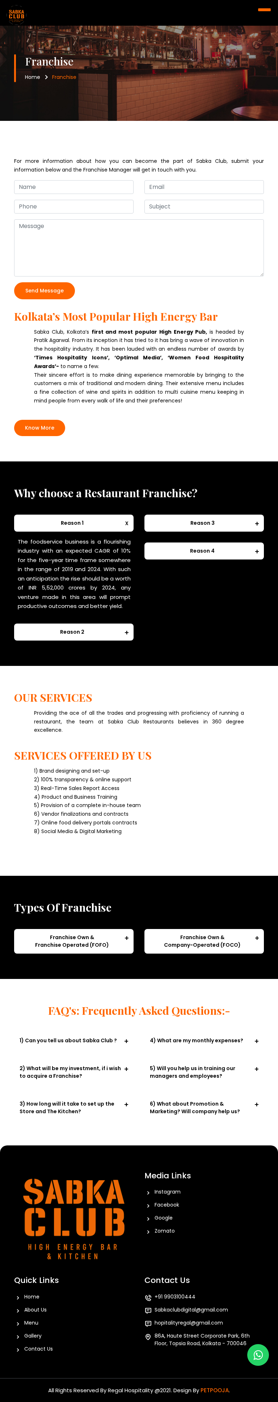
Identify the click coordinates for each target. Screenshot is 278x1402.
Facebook (167, 1204)
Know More (39, 427)
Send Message (44, 290)
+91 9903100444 (175, 1296)
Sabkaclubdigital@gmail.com (191, 1309)
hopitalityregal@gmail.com (189, 1322)
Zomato (165, 1230)
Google (164, 1217)
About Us (35, 1309)
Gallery (33, 1335)
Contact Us (38, 1348)
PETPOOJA (215, 1390)
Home (32, 77)
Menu (31, 1322)
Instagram (168, 1191)
